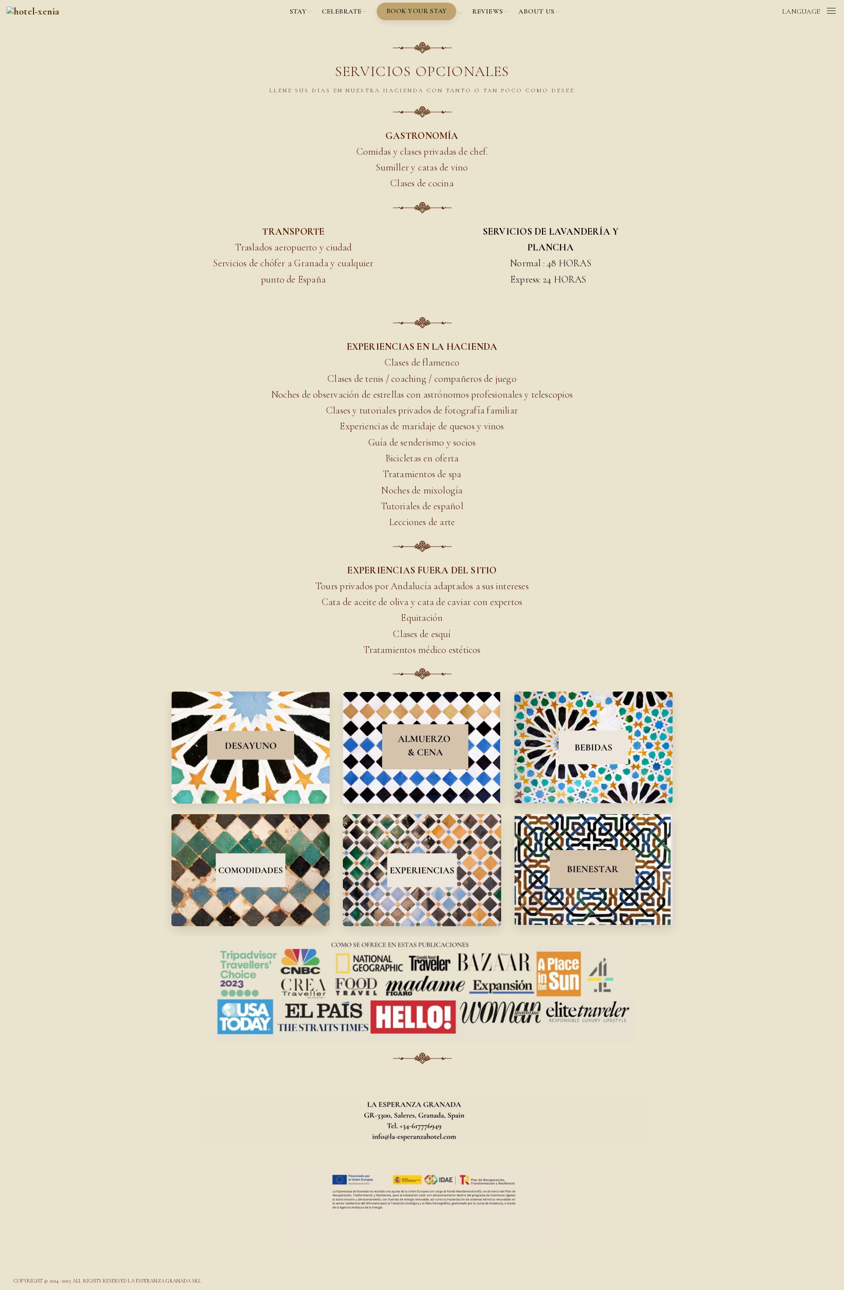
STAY (298, 11)
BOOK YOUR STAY (416, 11)
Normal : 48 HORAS (550, 263)
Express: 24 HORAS (550, 279)
